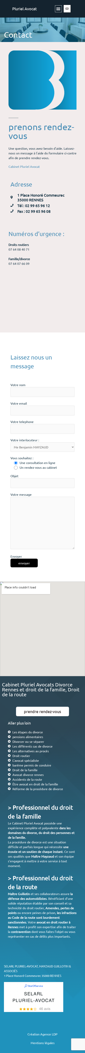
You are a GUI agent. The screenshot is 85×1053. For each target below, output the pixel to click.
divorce (32, 833)
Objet (14, 476)
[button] (58, 8)
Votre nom (18, 385)
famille (20, 837)
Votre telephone (22, 422)
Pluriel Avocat (24, 8)
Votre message (21, 494)
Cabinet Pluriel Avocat (24, 166)
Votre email (18, 403)
